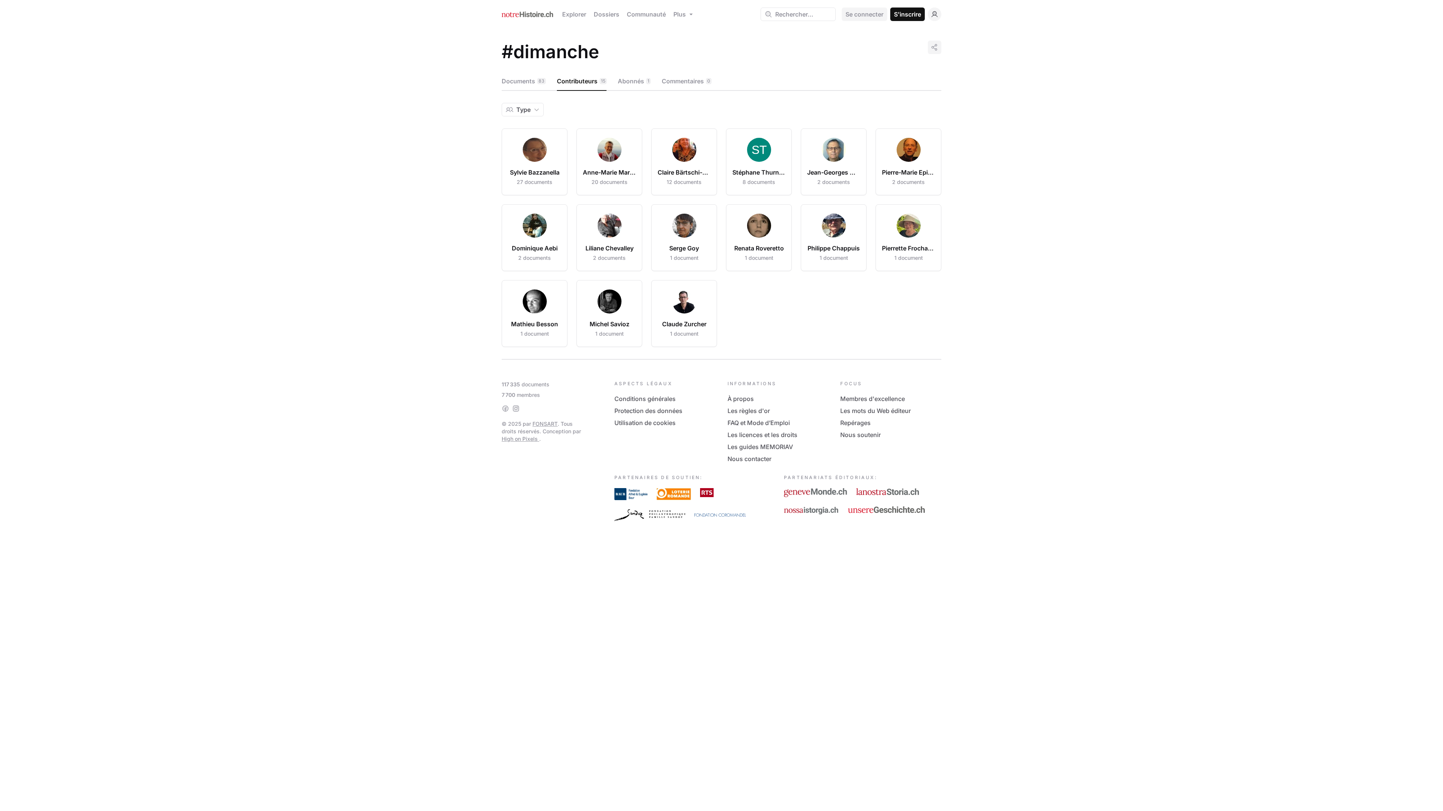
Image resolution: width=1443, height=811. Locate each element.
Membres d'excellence (872, 398)
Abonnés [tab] (633, 81)
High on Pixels (520, 439)
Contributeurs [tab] (581, 81)
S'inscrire (907, 14)
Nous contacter (749, 459)
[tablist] (721, 81)
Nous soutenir (860, 435)
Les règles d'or (749, 411)
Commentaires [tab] (686, 81)
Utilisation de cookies (645, 423)
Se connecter (864, 14)
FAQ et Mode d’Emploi (759, 423)
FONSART (545, 424)
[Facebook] (505, 408)
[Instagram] (516, 408)
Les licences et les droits (762, 435)
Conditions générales (645, 398)
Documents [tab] (523, 81)
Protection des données (648, 411)
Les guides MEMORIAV (760, 447)
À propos (741, 398)
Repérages (855, 423)
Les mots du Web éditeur (875, 411)
